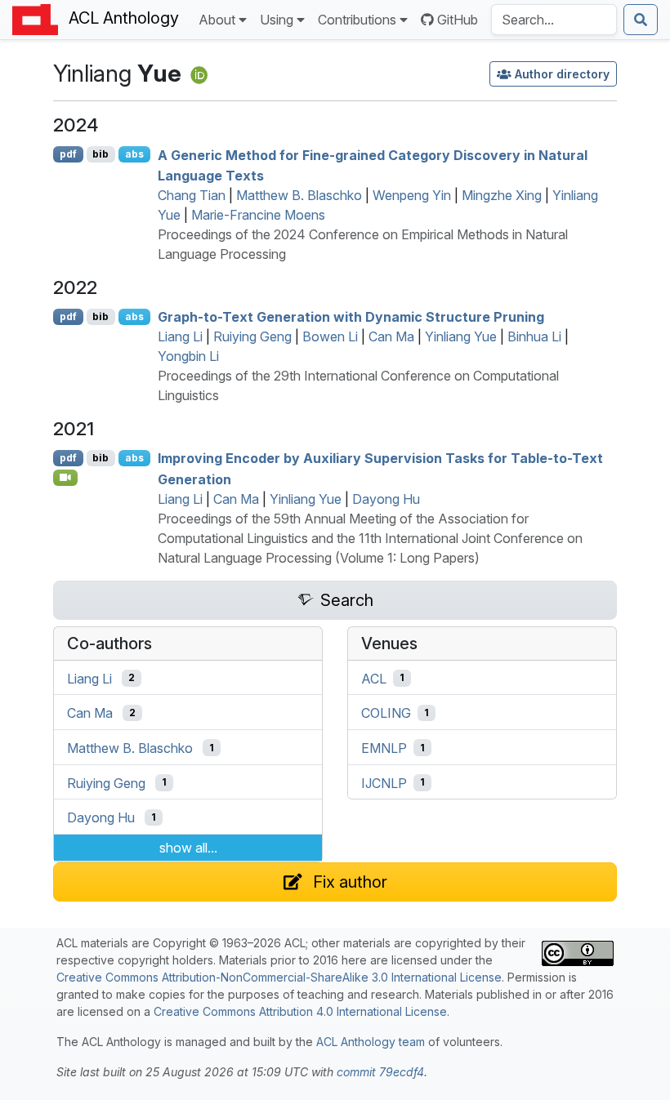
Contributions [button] (357, 19)
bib (100, 154)
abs (134, 154)
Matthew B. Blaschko (299, 195)
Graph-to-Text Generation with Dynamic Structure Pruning (351, 317)
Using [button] (276, 19)
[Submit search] (640, 19)
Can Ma (391, 336)
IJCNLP (384, 782)
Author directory (562, 74)
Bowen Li (330, 336)
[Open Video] (65, 478)
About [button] (217, 19)
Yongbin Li (188, 356)
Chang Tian (192, 195)
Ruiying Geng (252, 336)
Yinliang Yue (461, 336)
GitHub (457, 19)
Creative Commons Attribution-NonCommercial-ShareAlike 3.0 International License (279, 977)
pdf (68, 154)
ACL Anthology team (370, 1042)
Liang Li (180, 336)
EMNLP (384, 748)
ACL (373, 678)
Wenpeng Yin (412, 195)
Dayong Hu (386, 499)
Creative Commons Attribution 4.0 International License (300, 1011)
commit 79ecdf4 (380, 1072)
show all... (188, 847)
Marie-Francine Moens (258, 215)
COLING (386, 713)
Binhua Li (534, 336)
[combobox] (554, 19)
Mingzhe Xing (502, 195)
